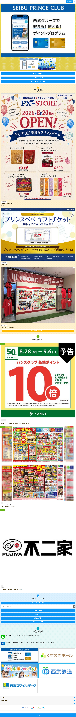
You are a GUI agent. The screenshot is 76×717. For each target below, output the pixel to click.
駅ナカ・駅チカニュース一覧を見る (37, 330)
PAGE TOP (38, 715)
